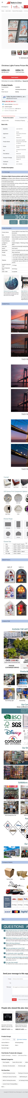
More (2, 1086)
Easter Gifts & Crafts (17, 1062)
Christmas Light (21, 1066)
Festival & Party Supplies (17, 11)
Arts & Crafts (8, 11)
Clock (16, 1045)
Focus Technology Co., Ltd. (18, 1092)
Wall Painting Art (23, 1076)
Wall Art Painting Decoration (9, 1080)
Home (2, 11)
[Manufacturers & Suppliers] (14, 2)
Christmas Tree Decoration (9, 1066)
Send (14, 999)
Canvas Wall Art (5, 1042)
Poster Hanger (4, 1045)
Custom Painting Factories (9, 1073)
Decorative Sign (5, 1048)
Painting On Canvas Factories (9, 1076)
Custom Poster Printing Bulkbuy (10, 1084)
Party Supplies (6, 1062)
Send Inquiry (14, 77)
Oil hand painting (19, 1042)
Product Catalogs (22, 1039)
